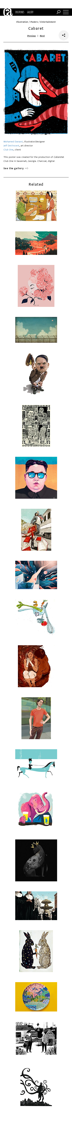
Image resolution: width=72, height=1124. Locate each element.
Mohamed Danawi (13, 141)
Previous (31, 36)
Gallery (30, 12)
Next (42, 36)
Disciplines (19, 12)
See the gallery (14, 168)
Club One (8, 149)
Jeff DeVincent (11, 145)
